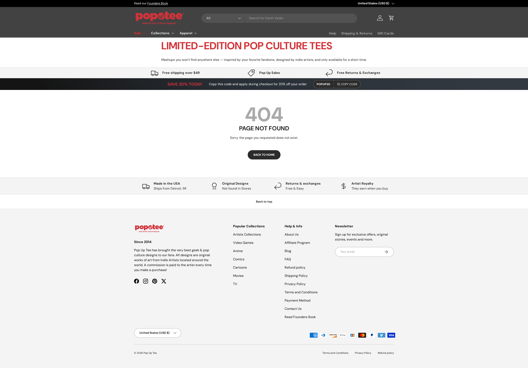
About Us (292, 234)
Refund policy (295, 267)
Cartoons (240, 267)
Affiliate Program (297, 243)
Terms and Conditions (301, 292)
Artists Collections (247, 234)
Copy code (349, 84)
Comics (238, 259)
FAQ (288, 259)
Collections (160, 33)
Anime (238, 251)
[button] (391, 17)
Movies (238, 276)
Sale (137, 33)
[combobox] (279, 18)
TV (235, 284)
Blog (288, 251)
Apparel (186, 33)
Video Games (243, 243)
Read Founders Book (300, 317)
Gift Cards (385, 33)
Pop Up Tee (150, 353)
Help (332, 33)
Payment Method (297, 300)
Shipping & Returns (356, 33)
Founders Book (157, 3)
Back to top (264, 201)
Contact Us (293, 309)
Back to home (264, 155)
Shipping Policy (296, 276)
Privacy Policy (295, 284)
